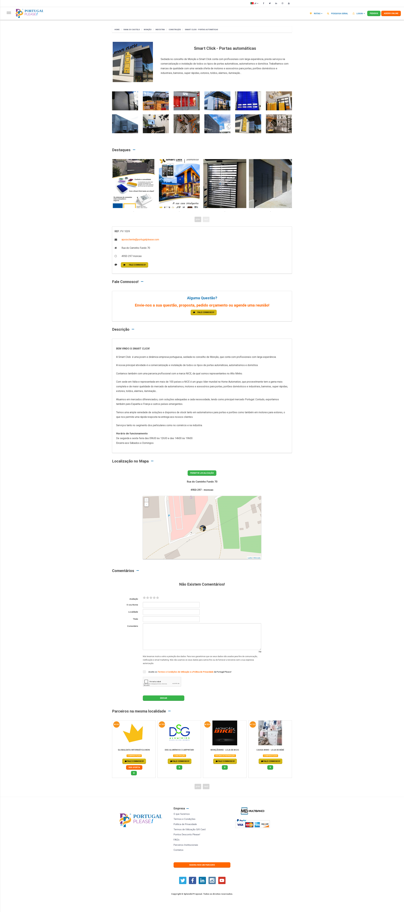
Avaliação (133, 599)
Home (116, 30)
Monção (147, 30)
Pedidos (374, 13)
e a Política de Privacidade (202, 672)
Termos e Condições (184, 819)
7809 (117, 724)
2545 (254, 724)
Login (359, 13)
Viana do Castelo (131, 30)
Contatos (178, 850)
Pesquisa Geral (339, 13)
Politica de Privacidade (185, 824)
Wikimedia (257, 558)
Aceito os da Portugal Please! (189, 672)
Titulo (135, 619)
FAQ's (176, 839)
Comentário (132, 626)
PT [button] (256, 3)
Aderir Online (391, 13)
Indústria (160, 30)
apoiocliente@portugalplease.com (140, 239)
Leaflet (250, 558)
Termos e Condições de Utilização (174, 672)
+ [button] (146, 500)
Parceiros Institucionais (186, 844)
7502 (208, 724)
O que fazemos (182, 814)
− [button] (146, 504)
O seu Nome (132, 605)
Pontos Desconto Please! (187, 834)
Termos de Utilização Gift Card (189, 829)
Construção (174, 30)
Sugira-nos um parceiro (202, 865)
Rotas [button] (317, 13)
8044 (163, 724)
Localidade (133, 612)
